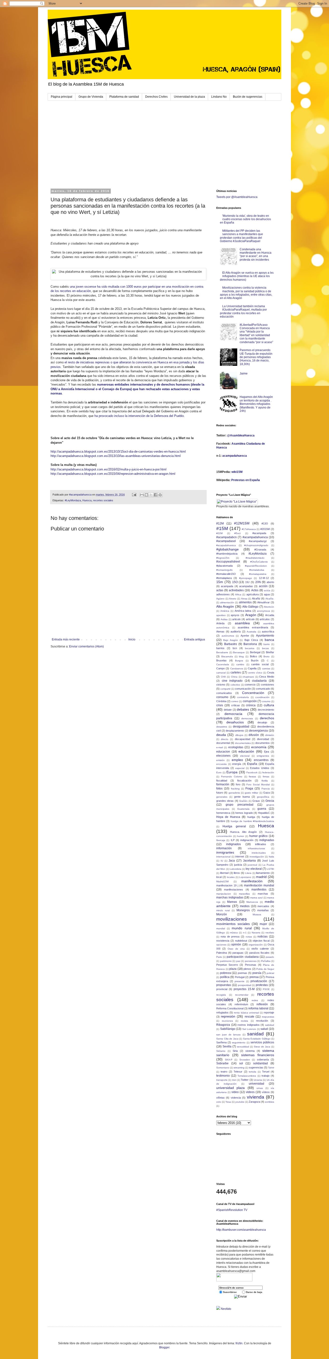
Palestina (221, 952)
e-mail (219, 747)
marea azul (256, 897)
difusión (254, 735)
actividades (236, 590)
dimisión (269, 735)
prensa (254, 977)
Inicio (131, 639)
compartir (225, 688)
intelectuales (259, 852)
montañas (263, 910)
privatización (258, 981)
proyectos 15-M (244, 989)
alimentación (227, 602)
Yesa (228, 1102)
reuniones (227, 1020)
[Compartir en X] (151, 494)
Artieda (220, 623)
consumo (222, 697)
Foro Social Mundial (258, 784)
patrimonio (226, 961)
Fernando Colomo (231, 776)
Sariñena (221, 1042)
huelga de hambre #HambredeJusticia (252, 821)
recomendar (241, 994)
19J (247, 582)
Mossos (257, 914)
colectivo (235, 684)
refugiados (222, 1012)
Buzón (254, 660)
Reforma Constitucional (229, 1008)
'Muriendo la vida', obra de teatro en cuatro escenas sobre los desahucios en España (245, 219)
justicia (238, 864)
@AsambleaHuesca (241, 435)
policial (270, 973)
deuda (221, 735)
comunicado (263, 688)
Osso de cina (236, 948)
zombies (269, 1102)
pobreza (225, 973)
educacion (223, 751)
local (219, 877)
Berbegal (255, 652)
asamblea (242, 623)
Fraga (249, 788)
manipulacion (223, 893)
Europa (231, 772)
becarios (249, 648)
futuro (219, 792)
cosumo (266, 701)
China (234, 676)
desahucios (235, 722)
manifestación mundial (259, 885)
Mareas (232, 902)
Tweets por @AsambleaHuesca (236, 197)
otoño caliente (260, 948)
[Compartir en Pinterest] (160, 494)
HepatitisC (264, 812)
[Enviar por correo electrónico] (141, 494)
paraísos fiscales (259, 952)
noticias (262, 936)
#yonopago (245, 578)
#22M (219, 533)
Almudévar (263, 602)
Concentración (253, 693)
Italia (271, 856)
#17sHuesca (249, 529)
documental (223, 742)
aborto (270, 582)
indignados (233, 844)
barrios (220, 648)
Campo (220, 668)
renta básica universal (246, 1012)
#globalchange (227, 549)
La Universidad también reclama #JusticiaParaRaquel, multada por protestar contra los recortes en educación (243, 311)
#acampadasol (226, 541)
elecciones (223, 755)
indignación (246, 840)
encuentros (261, 760)
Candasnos (236, 668)
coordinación (262, 697)
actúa (267, 590)
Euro (219, 772)
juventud (252, 864)
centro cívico (255, 672)
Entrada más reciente (66, 639)
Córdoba (221, 701)
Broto (266, 656)
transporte (222, 1080)
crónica (251, 705)
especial (239, 768)
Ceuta (270, 672)
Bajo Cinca (251, 640)
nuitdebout (241, 940)
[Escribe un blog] (146, 494)
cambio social (260, 664)
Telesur (238, 1071)
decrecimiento (266, 709)
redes (255, 1000)
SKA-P (228, 1059)
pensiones (251, 961)
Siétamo (220, 1051)
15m (219, 582)
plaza (233, 969)
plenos (247, 968)
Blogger (164, 1347)
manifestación (252, 881)
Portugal (239, 977)
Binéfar (270, 652)
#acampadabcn (226, 537)
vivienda (255, 1097)
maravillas (244, 893)
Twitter (245, 1079)
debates (243, 709)
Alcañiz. (269, 598)
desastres (221, 726)
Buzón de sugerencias (247, 96)
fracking (235, 788)
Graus (256, 800)
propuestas (223, 985)
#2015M (265, 529)
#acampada (259, 533)
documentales (243, 743)
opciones (221, 944)
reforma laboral (258, 1008)
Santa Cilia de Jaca (227, 1038)
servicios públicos (262, 1042)
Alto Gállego (250, 606)
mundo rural (241, 928)
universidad (256, 1083)
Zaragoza (254, 1101)
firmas (266, 776)
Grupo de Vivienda (91, 96)
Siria (235, 1050)
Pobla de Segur (265, 969)
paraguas (237, 952)
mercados (263, 906)
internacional (223, 856)
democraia (247, 718)
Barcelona (250, 644)
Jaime (244, 373)
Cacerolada (222, 664)
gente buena (242, 796)
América (224, 611)
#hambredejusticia (226, 553)
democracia (233, 714)
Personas (250, 964)
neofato (269, 932)
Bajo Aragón (230, 640)
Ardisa (224, 619)
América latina (243, 610)
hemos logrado (244, 812)
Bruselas (221, 660)
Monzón (221, 914)
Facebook (251, 772)
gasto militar (251, 792)
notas (249, 936)
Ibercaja (220, 840)
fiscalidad (221, 780)
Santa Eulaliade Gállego (256, 1038)
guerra (261, 808)
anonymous (263, 611)
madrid (261, 877)
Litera (248, 873)
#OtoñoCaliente (259, 561)
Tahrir (271, 1067)
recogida (221, 994)
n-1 (245, 932)
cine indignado (232, 680)
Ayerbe (245, 635)
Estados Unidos (259, 768)
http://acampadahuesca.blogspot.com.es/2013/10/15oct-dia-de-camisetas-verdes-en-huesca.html (118, 451)
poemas (242, 973)
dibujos (239, 735)
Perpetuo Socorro (227, 964)
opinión (236, 944)
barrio (266, 644)
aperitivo (221, 615)
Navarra (256, 932)
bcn (235, 648)
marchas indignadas (229, 897)
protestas (262, 985)
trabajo (266, 1075)
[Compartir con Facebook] (155, 494)
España (252, 764)
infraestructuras (256, 848)
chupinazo (248, 676)
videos (250, 1092)
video (235, 1092)
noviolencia (222, 940)
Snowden (244, 1059)
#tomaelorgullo (224, 570)
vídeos (266, 1092)
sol (241, 1063)
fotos (219, 788)
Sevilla (227, 1046)
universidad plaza (230, 1088)
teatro (224, 1071)
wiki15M (237, 472)
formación (222, 784)
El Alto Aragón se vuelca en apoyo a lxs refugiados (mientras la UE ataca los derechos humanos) (247, 276)
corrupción (250, 701)
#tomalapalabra (257, 574)
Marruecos (252, 902)
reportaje (269, 1012)
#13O (265, 523)
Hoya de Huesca (228, 817)
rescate (249, 1016)
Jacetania (249, 860)
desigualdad (241, 726)
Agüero (220, 598)
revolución (262, 1020)
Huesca (87, 500)
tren (234, 1080)
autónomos (228, 635)
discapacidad (242, 739)
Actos (254, 590)
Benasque (239, 652)
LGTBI (270, 869)
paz (238, 961)
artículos (265, 619)
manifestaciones (233, 889)
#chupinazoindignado (256, 545)
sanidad (255, 1033)
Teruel (265, 1071)
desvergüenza (258, 730)
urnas (260, 1088)
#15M (222, 528)
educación (246, 751)
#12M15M (242, 523)
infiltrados (260, 844)
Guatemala (243, 809)
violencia (236, 1097)
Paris (219, 957)
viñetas (220, 1097)
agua (267, 594)
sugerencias (256, 1067)
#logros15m (222, 558)
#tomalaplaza (224, 578)
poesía (256, 973)
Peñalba (265, 961)
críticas (235, 705)
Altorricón (269, 606)
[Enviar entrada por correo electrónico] (134, 494)
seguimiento (238, 1042)
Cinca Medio (266, 676)
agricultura (252, 594)
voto (218, 1102)
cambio (240, 664)
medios (245, 906)
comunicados (224, 693)
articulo (236, 619)
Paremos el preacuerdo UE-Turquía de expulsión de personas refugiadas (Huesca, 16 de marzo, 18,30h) (256, 357)
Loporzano (245, 877)
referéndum (241, 1004)
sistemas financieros (257, 1055)
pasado (270, 957)
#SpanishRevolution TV (231, 1210)
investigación (257, 856)
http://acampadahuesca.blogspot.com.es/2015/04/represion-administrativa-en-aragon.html (113, 474)
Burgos (239, 660)
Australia (251, 631)
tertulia (252, 1071)
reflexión (262, 1004)
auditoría (235, 631)
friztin (239, 1343)
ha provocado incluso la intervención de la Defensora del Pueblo (139, 416)
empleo (237, 760)
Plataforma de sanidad (124, 96)
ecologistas (235, 747)
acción (263, 586)
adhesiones (223, 594)
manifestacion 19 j (227, 885)
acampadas (246, 586)
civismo (220, 684)
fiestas (252, 776)
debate (228, 709)
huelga (251, 816)
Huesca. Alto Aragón (243, 831)
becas (265, 648)
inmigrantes (225, 852)
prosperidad (244, 985)
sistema (250, 1050)
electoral (245, 755)
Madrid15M (222, 881)
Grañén (243, 801)
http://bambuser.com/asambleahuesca (241, 1229)
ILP (233, 840)
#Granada (260, 549)
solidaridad (260, 1063)
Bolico (253, 656)
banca (269, 640)
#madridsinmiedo (255, 558)
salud (264, 1029)
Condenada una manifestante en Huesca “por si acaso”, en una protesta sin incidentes (255, 254)
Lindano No (219, 96)
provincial (221, 989)
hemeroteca (223, 812)
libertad (224, 872)
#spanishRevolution (256, 565)
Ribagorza (223, 1024)
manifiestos (258, 889)
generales (221, 796)
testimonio (223, 1075)
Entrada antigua (194, 639)
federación (268, 772)
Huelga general (234, 826)
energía (236, 763)
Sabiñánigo (227, 1029)
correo (234, 701)
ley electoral (254, 868)
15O (235, 582)
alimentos (245, 602)
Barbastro (230, 644)
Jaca (232, 860)
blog (241, 656)
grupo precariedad (239, 804)
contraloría (243, 697)
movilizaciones (231, 919)
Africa (238, 594)
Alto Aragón (225, 606)
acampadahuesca (234, 455)
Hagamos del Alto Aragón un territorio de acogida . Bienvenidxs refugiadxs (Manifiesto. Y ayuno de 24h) (256, 404)
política (225, 977)
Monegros (243, 910)
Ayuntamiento (265, 635)
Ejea (266, 751)
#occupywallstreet (228, 561)
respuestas (268, 1016)
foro (238, 784)
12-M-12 (264, 578)
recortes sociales (103, 500)
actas (219, 590)
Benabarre (222, 652)
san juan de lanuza (228, 1034)
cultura (269, 705)
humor (240, 836)
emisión (220, 760)
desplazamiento (235, 730)
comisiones (267, 684)
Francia (266, 788)
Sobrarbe (222, 1063)
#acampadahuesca (255, 537)
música (234, 932)
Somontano (222, 1067)
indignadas (266, 840)
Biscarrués (227, 656)
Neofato (226, 1309)
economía (258, 747)
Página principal (61, 96)
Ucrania (258, 1080)
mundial (220, 928)
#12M (220, 523)
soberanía (263, 1059)
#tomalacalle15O (226, 573)
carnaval (221, 672)
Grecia (269, 800)
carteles (235, 672)
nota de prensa (230, 936)
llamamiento (263, 872)
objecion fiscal (261, 940)
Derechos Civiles (156, 96)
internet (239, 856)
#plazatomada (224, 565)
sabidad (269, 1025)
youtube (239, 1102)
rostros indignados (248, 1024)
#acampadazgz (258, 541)
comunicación (243, 688)
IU (222, 860)
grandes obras (225, 800)
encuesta (221, 764)
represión (228, 1016)
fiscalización (244, 780)
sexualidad (243, 1046)
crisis (219, 705)
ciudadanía (259, 680)
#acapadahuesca (226, 545)
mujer (263, 924)
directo (224, 739)
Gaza (266, 792)
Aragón (250, 615)
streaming (239, 1067)
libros (237, 872)
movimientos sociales (233, 924)
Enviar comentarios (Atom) (86, 646)
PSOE (266, 989)
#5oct (237, 533)
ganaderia (234, 792)
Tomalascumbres (246, 1075)
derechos (267, 718)
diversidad (263, 739)
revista (244, 1020)
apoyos (235, 615)
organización (256, 944)
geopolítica (263, 796)
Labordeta (235, 869)
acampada (227, 586)
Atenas (220, 631)
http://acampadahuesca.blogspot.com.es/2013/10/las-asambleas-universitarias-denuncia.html (116, 456)
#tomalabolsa (256, 570)
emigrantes (263, 755)
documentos (262, 742)
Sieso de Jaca (262, 1046)
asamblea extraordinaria (253, 627)
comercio (250, 684)
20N (258, 582)
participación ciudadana (242, 956)
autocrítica (268, 631)
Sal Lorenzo (249, 1029)
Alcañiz (256, 598)
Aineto (232, 598)
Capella (252, 668)
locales (231, 877)
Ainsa (244, 598)
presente (239, 981)
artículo (250, 619)
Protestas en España (245, 480)
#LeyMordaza (73, 500)
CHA (223, 676)
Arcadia (269, 615)
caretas (266, 668)
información (224, 848)
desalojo (262, 722)
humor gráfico (258, 836)
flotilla (265, 780)
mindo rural (223, 910)
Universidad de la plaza (189, 96)
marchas (263, 893)
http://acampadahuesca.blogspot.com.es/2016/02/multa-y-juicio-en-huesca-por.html (108, 469)
